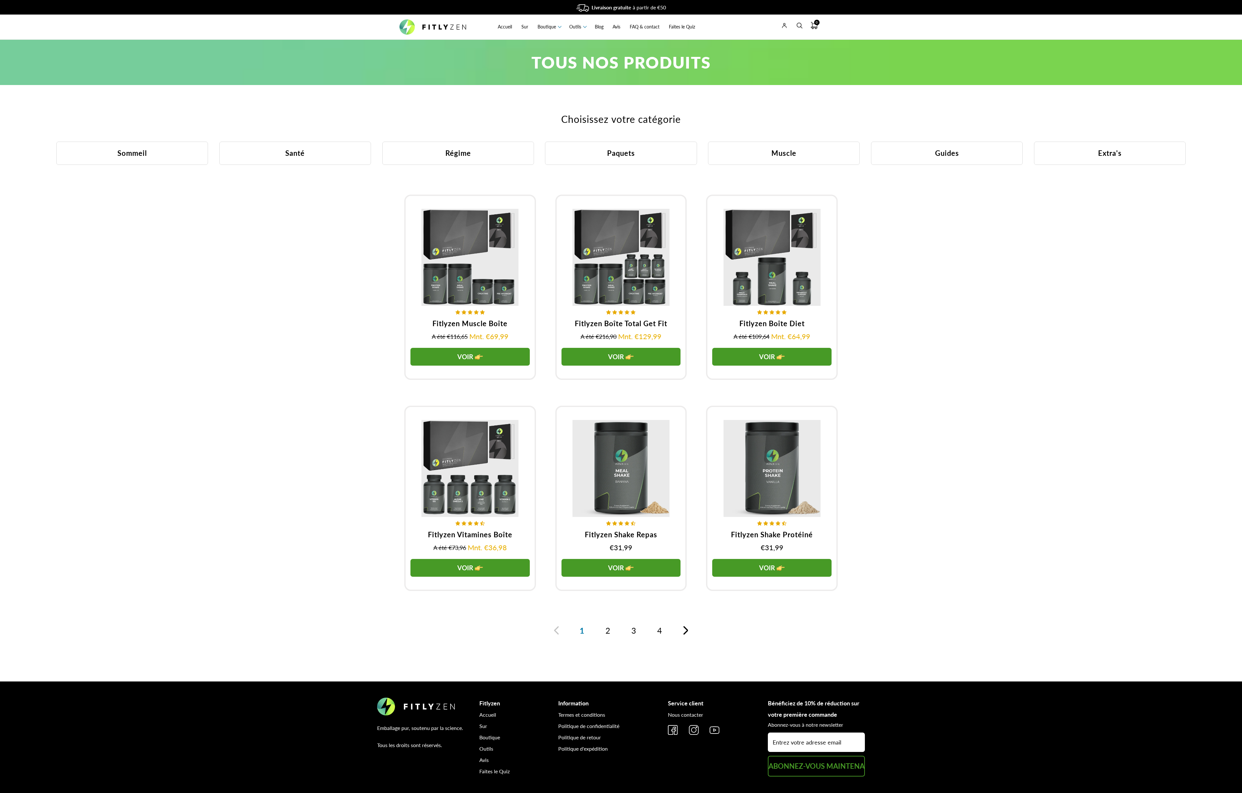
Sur (524, 26)
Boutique (547, 26)
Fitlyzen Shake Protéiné (772, 534)
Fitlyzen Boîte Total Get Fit (621, 323)
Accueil (505, 26)
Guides (947, 153)
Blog (599, 26)
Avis (616, 26)
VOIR (466, 356)
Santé (295, 153)
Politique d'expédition (583, 748)
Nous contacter (685, 715)
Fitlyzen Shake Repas (621, 534)
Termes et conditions (581, 715)
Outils (575, 26)
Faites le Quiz (682, 26)
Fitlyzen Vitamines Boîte (470, 534)
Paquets (621, 153)
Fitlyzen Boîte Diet (772, 323)
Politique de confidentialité (588, 726)
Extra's (1110, 153)
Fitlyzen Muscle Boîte (469, 323)
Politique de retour (579, 737)
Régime (458, 153)
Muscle (783, 153)
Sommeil (132, 153)
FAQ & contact (644, 26)
